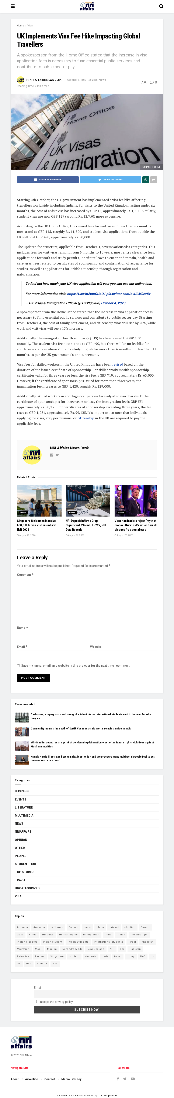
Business (22, 791)
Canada (73, 927)
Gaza (20, 934)
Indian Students (78, 941)
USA (28, 963)
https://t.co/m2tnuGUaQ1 (86, 294)
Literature (24, 807)
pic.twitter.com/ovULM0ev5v (128, 294)
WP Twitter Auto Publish (69, 1095)
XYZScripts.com (108, 1095)
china (100, 927)
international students (108, 941)
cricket (114, 927)
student (74, 956)
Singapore (57, 956)
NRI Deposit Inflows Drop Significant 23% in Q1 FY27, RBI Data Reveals (86, 525)
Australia (39, 927)
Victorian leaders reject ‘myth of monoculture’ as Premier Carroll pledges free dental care (136, 525)
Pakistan (135, 949)
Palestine (23, 956)
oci (122, 949)
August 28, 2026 (27, 535)
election (129, 927)
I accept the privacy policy (55, 1001)
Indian (121, 934)
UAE (142, 956)
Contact (49, 1079)
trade (105, 956)
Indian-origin (139, 934)
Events (20, 799)
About (14, 1079)
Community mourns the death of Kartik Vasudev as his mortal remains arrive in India (81, 728)
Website (95, 646)
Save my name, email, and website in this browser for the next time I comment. (75, 665)
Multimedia (24, 815)
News (102, 79)
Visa (30, 25)
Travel (20, 880)
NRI (112, 949)
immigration (91, 934)
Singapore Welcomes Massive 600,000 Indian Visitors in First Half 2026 (36, 525)
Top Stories (24, 872)
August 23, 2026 (124, 535)
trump (131, 956)
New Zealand (95, 949)
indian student (52, 941)
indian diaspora (27, 941)
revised (118, 364)
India (108, 934)
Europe (145, 927)
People (20, 856)
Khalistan (148, 941)
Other (20, 848)
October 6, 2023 (77, 79)
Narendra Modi (72, 949)
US (19, 963)
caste (87, 927)
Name (22, 628)
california (57, 927)
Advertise (31, 1079)
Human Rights (68, 934)
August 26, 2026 (76, 535)
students (90, 956)
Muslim (52, 949)
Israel (132, 941)
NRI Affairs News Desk (45, 79)
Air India (22, 927)
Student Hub (25, 864)
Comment (25, 575)
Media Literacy (71, 1079)
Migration (23, 949)
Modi (38, 949)
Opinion (21, 840)
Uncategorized (27, 888)
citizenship (86, 418)
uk (152, 956)
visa (55, 963)
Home (20, 25)
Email (22, 647)
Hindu (33, 934)
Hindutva (48, 934)
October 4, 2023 (113, 303)
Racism (40, 956)
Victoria (42, 963)
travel (117, 956)
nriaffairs (23, 831)
